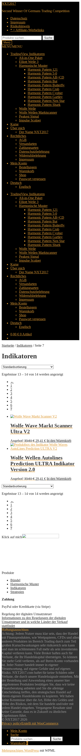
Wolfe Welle (27, 108)
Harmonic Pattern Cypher (45, 93)
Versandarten (28, 144)
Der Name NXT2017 (33, 132)
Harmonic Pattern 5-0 (42, 73)
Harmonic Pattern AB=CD (46, 77)
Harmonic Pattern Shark (44, 105)
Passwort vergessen (32, 179)
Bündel (15, 580)
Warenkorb (26, 171)
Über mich (17, 128)
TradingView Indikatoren (27, 54)
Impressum (17, 22)
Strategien (17, 592)
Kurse (14, 124)
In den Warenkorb (59, 441)
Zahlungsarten (28, 147)
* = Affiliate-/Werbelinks (27, 30)
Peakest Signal (29, 116)
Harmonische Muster (33, 65)
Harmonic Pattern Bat (42, 81)
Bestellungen (28, 167)
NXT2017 (9, 3)
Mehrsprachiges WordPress (20, 750)
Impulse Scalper (30, 120)
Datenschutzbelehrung (34, 151)
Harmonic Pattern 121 (43, 69)
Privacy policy (11, 723)
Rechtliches (18, 136)
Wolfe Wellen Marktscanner (38, 112)
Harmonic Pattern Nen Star (46, 101)
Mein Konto (18, 163)
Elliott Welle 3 (28, 62)
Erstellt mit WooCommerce (39, 723)
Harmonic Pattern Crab (43, 89)
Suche (48, 37)
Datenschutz (18, 18)
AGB (23, 140)
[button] (12, 46)
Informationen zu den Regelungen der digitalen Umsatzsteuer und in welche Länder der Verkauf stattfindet (35, 622)
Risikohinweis (20, 26)
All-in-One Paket (30, 58)
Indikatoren (24, 345)
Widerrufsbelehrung (32, 155)
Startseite (8, 345)
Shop (22, 175)
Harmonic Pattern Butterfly (46, 85)
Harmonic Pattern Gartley (45, 97)
